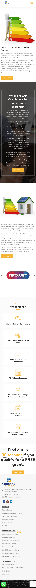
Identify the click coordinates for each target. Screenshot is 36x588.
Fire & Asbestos (7, 526)
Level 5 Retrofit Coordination (11, 556)
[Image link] (18, 482)
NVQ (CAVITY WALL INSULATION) (12, 568)
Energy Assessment (8, 519)
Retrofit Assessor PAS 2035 (10, 537)
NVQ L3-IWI (5, 574)
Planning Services (7, 523)
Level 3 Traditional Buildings (10, 550)
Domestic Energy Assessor (11, 534)
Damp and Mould (7, 547)
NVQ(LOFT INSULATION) (9, 564)
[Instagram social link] (7, 501)
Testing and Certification (9, 516)
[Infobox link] (18, 320)
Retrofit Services (7, 510)
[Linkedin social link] (11, 501)
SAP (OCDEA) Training (9, 543)
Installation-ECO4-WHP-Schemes (12, 513)
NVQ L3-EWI (6, 571)
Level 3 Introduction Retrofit (10, 553)
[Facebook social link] (4, 501)
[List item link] (18, 494)
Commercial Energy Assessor (11, 540)
